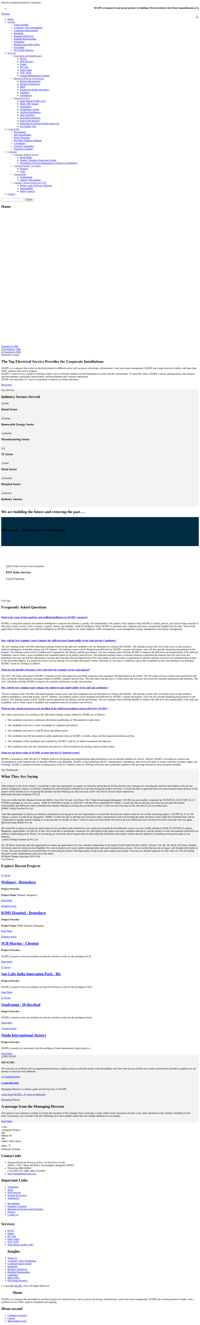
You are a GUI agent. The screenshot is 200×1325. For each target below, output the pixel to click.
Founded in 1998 (9, 346)
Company (12, 151)
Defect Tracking (22, 137)
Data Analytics (27, 115)
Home (11, 19)
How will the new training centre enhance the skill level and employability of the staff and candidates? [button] (54, 687)
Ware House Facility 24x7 (33, 101)
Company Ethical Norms (26, 154)
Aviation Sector (9, 1028)
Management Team (17, 1321)
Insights (11, 22)
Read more (6, 384)
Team (10, 1189)
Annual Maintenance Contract (35, 75)
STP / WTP (25, 72)
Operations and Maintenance (28, 56)
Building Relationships (25, 39)
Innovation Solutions (30, 118)
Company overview (17, 1315)
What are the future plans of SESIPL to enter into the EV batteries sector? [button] (40, 752)
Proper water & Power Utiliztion (36, 185)
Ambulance (25, 106)
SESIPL (18, 1286)
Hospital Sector (8, 906)
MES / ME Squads (29, 103)
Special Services (22, 98)
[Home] (5, 14)
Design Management (30, 81)
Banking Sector (9, 936)
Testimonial (13, 1198)
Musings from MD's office (27, 44)
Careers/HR (13, 129)
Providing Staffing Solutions (28, 140)
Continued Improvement (26, 30)
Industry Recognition (30, 180)
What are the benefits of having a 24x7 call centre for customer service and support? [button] (45, 669)
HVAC (23, 58)
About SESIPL (21, 25)
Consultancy (20, 143)
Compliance (26, 95)
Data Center (26, 70)
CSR (22, 171)
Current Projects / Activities (27, 166)
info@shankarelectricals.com (22, 1173)
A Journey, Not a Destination (28, 27)
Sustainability (26, 188)
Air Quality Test (28, 126)
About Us (12, 1258)
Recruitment (20, 132)
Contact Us (13, 1214)
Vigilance (24, 92)
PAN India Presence (24, 50)
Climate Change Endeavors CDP (30, 182)
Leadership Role (10, 1083)
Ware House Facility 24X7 (21, 1244)
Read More (6, 536)
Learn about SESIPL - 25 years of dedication (23, 1094)
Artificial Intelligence (30, 112)
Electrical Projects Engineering (29, 78)
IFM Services (26, 61)
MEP (22, 87)
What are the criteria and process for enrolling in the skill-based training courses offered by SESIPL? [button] (54, 708)
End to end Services (30, 120)
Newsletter (19, 47)
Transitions (13, 1187)
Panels (23, 64)
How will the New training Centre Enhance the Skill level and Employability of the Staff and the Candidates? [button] (58, 640)
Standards (18, 33)
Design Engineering (30, 84)
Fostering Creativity (23, 149)
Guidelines (19, 41)
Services (12, 53)
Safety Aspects (27, 191)
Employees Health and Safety (34, 89)
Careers (11, 1318)
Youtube (6, 1292)
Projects (24, 168)
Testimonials (20, 174)
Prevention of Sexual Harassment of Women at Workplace (48, 163)
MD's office (13, 1277)
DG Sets (24, 67)
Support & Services (17, 1195)
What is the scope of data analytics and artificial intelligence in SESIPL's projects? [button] (44, 617)
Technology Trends (29, 109)
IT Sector (5, 875)
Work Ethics (26, 157)
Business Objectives (24, 36)
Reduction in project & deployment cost (39, 123)
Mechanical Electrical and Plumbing (25, 1209)
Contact (11, 194)
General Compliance (24, 146)
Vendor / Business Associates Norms (38, 160)
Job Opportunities (22, 135)
